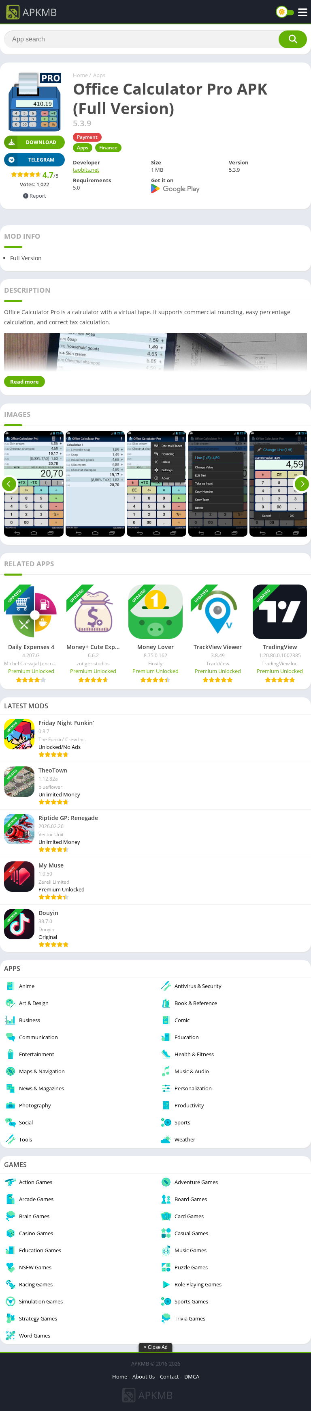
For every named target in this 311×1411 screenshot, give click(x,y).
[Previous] (9, 484)
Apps (99, 75)
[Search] (293, 39)
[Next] (302, 484)
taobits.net (86, 169)
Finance (108, 147)
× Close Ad (156, 1347)
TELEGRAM (41, 159)
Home (80, 75)
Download (41, 142)
